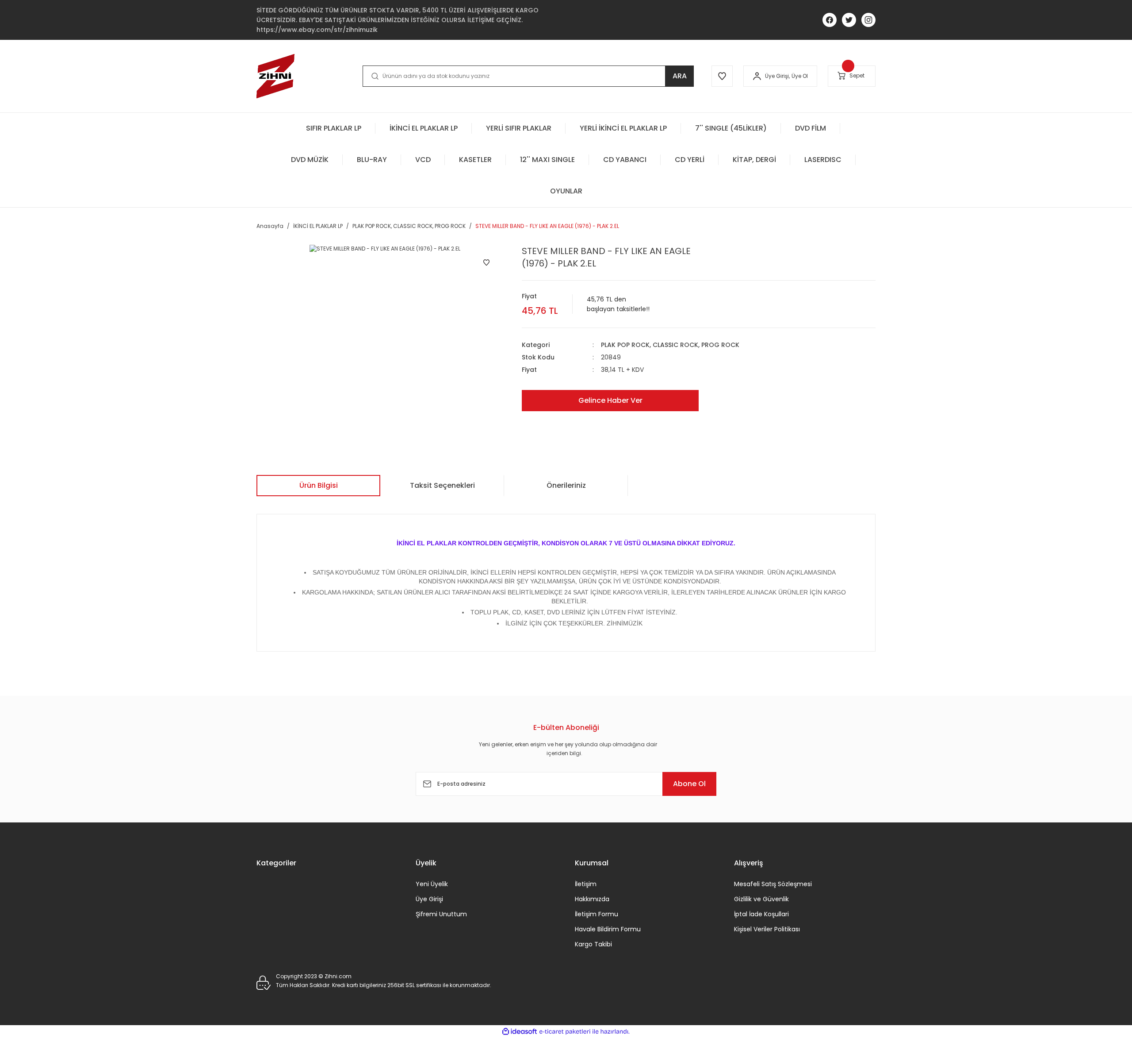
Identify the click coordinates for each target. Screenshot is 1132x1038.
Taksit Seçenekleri (442, 485)
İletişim (586, 884)
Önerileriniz (566, 485)
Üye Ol (800, 76)
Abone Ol (689, 784)
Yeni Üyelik (432, 884)
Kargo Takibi (593, 944)
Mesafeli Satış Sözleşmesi (773, 884)
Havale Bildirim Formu (608, 929)
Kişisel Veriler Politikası (767, 929)
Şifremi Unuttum (441, 914)
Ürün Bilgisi (318, 485)
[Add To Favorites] (486, 262)
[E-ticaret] (565, 1032)
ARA (680, 76)
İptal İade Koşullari (761, 914)
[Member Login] (757, 76)
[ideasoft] (519, 1031)
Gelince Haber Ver (610, 400)
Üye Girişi (429, 899)
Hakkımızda (592, 899)
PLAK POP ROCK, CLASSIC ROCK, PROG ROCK (670, 344)
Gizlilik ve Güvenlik (761, 899)
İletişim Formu (596, 914)
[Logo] (275, 76)
